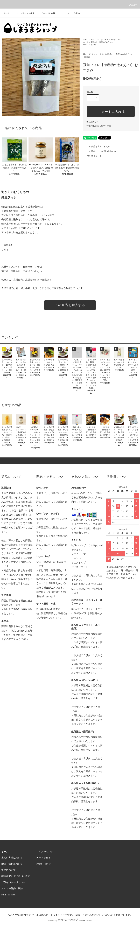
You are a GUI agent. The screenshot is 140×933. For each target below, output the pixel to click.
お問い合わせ (43, 863)
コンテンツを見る (72, 13)
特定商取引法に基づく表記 (99, 125)
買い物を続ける (94, 156)
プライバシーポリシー (13, 882)
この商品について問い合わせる (101, 151)
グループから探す (49, 13)
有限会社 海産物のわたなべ (102, 42)
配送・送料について (12, 863)
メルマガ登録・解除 (12, 888)
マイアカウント (44, 851)
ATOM (11, 894)
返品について (93, 122)
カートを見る (43, 857)
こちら (49, 501)
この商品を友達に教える (98, 146)
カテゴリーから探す (25, 13)
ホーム (7, 13)
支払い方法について (12, 857)
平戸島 (93, 45)
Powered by (53, 921)
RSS (3, 894)
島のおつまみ (115, 39)
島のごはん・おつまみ (99, 39)
